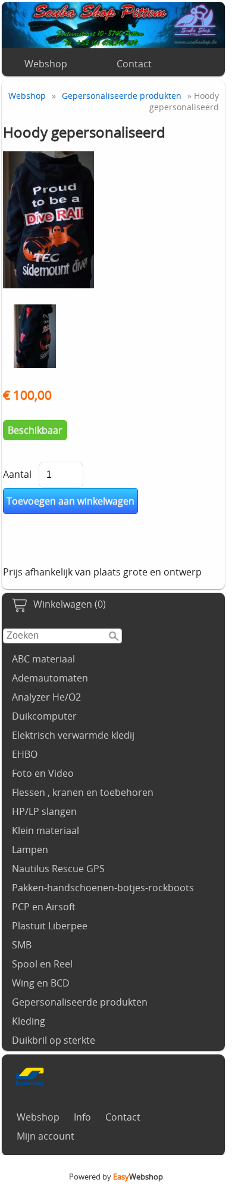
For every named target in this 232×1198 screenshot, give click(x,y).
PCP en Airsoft (44, 906)
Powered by (116, 1176)
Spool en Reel (42, 963)
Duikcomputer (44, 716)
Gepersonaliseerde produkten (80, 1002)
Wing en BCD (41, 982)
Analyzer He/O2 (46, 697)
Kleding (28, 1021)
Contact (134, 63)
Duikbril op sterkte (53, 1040)
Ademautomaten (50, 677)
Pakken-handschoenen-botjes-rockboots (103, 887)
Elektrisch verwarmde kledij (73, 735)
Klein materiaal (45, 830)
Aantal (17, 474)
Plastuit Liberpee (49, 925)
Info (82, 1117)
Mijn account (45, 1136)
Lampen (30, 849)
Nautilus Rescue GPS (58, 868)
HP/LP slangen (44, 811)
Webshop (45, 63)
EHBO (24, 754)
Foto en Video (43, 773)
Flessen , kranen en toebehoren (82, 792)
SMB (22, 944)
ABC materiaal (43, 658)
